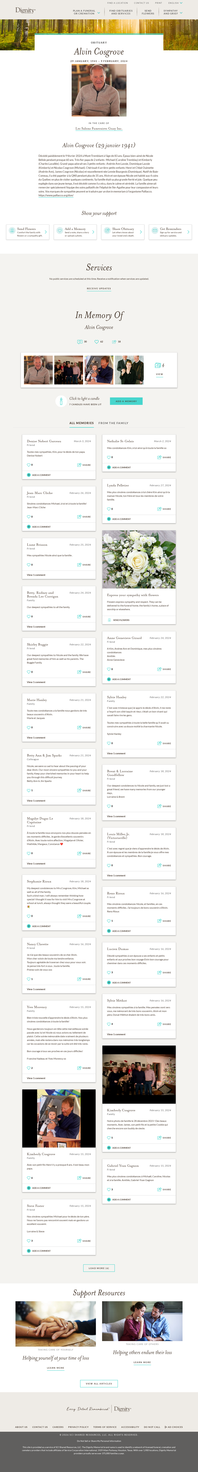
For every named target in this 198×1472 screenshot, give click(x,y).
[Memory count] (79, 342)
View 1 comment (36, 574)
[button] (86, 12)
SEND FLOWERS (121, 620)
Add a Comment (41, 475)
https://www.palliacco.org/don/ (56, 195)
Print (158, 3)
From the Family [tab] (114, 423)
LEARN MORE (56, 1367)
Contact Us (141, 3)
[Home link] (25, 10)
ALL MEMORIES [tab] (81, 423)
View (159, 374)
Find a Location (117, 3)
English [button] (173, 3)
